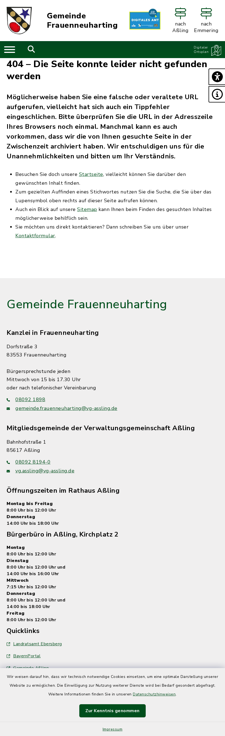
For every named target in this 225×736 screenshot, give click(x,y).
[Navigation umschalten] (9, 49)
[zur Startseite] (19, 20)
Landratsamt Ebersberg (37, 644)
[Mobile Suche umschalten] (31, 49)
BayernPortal (27, 656)
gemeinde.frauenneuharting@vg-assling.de (66, 408)
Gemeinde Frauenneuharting (82, 20)
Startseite (91, 174)
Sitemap (87, 209)
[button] (217, 77)
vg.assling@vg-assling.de (44, 470)
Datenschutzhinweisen (154, 694)
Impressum (113, 729)
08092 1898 (30, 399)
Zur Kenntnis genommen (112, 711)
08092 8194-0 (32, 462)
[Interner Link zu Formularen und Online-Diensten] (144, 20)
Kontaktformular (35, 235)
